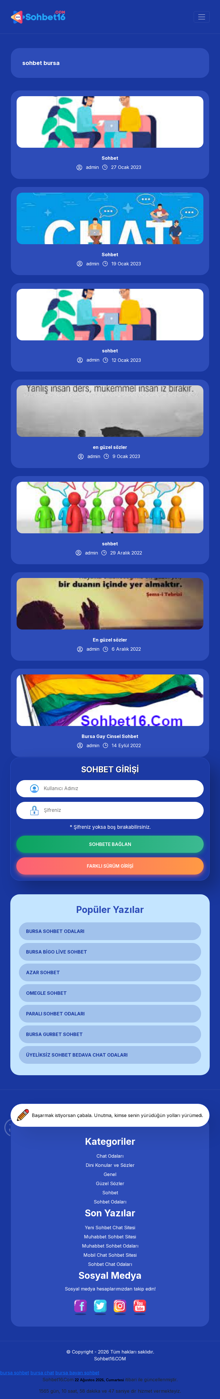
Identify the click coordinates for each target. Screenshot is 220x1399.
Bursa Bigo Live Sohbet (56, 952)
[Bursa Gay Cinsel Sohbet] (110, 700)
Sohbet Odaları (110, 1202)
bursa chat (42, 1373)
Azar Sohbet (43, 972)
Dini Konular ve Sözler (110, 1165)
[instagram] (120, 1305)
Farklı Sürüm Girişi (110, 866)
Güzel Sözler (110, 1183)
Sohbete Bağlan (110, 844)
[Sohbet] (110, 121)
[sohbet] (38, 16)
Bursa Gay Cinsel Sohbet (110, 736)
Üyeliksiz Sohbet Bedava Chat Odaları (76, 1055)
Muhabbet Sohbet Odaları (110, 1246)
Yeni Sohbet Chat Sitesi (110, 1227)
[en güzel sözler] (110, 410)
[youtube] (140, 1305)
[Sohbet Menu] (202, 17)
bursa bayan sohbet (77, 1373)
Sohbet (110, 158)
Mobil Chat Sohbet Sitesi (110, 1255)
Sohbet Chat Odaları (110, 1264)
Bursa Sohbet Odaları (55, 931)
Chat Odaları (110, 1156)
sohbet (110, 351)
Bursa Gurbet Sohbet (54, 1034)
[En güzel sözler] (110, 603)
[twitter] (100, 1305)
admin (92, 167)
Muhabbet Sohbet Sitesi (110, 1237)
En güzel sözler (110, 640)
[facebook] (80, 1305)
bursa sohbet (14, 1373)
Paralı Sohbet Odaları (55, 1014)
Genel (110, 1174)
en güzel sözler (110, 447)
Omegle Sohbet (46, 993)
